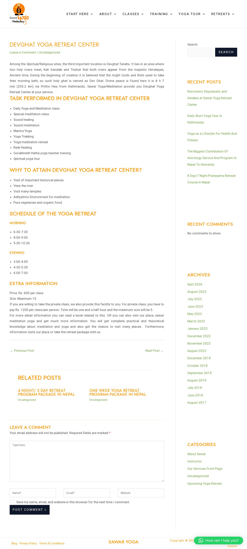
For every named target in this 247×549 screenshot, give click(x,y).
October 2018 (197, 366)
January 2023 (197, 328)
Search (192, 44)
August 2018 (196, 380)
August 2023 (196, 292)
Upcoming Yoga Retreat (204, 483)
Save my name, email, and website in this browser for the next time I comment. (73, 502)
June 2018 (195, 395)
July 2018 (194, 388)
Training (159, 14)
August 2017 (196, 402)
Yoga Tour (190, 14)
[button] (91, 14)
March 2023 (196, 321)
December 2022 (199, 336)
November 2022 (199, 343)
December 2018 (199, 358)
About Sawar (196, 454)
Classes (131, 14)
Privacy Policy (28, 543)
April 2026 (194, 284)
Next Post (154, 350)
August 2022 (196, 351)
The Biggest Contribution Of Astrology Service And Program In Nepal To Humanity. (212, 157)
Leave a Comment (23, 52)
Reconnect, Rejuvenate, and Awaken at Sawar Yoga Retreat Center (209, 97)
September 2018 (199, 373)
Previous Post (22, 350)
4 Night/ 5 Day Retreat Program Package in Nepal (46, 392)
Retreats (220, 14)
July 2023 (194, 299)
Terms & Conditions (51, 543)
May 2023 (194, 314)
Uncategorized (49, 52)
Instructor (194, 461)
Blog (14, 543)
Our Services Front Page (204, 469)
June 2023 (195, 306)
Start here (77, 14)
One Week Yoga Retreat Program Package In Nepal (117, 392)
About (105, 14)
